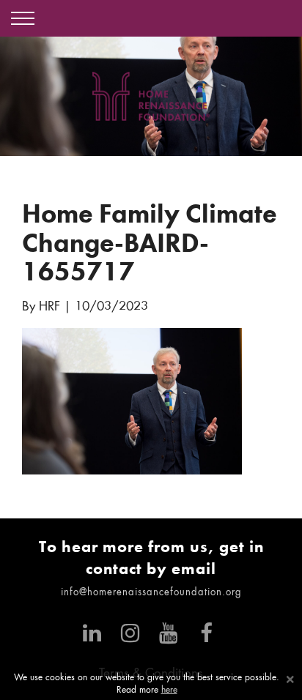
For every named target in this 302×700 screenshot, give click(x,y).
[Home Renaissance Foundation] (151, 96)
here (169, 690)
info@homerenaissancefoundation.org (151, 592)
